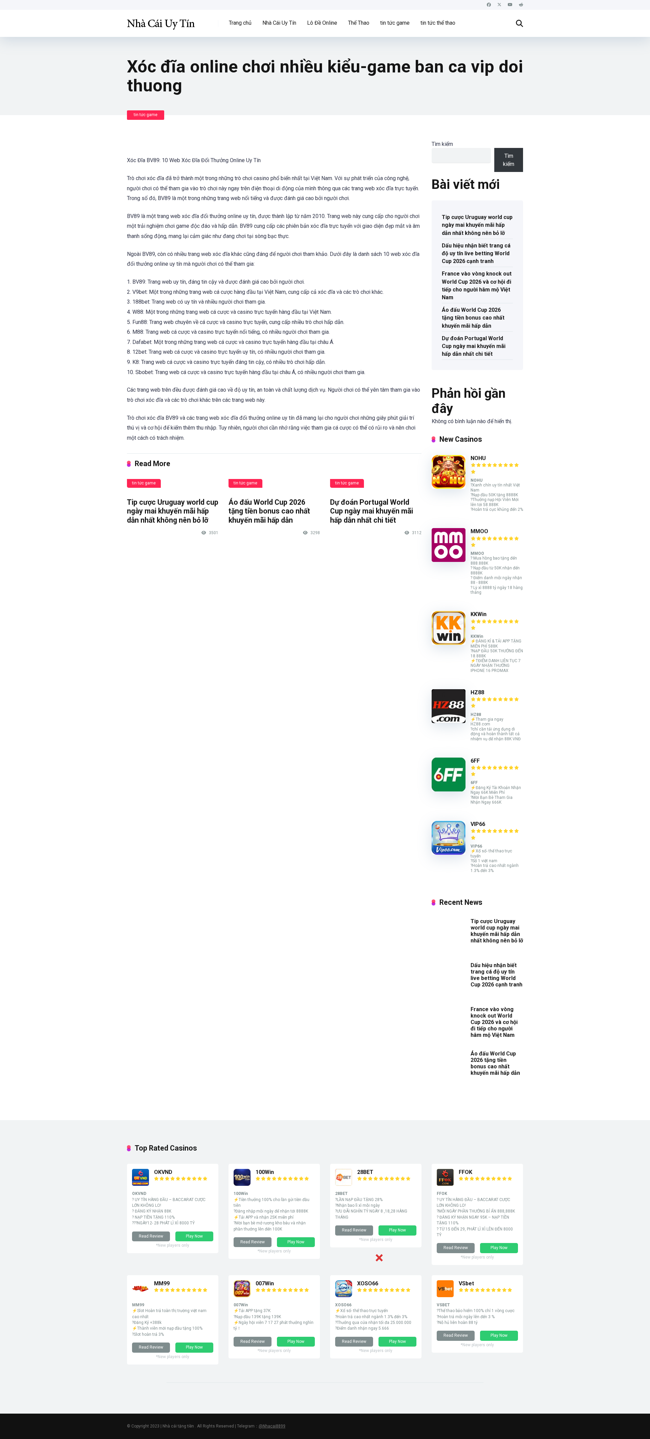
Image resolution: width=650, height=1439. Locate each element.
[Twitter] (499, 5)
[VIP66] (448, 853)
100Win (265, 1172)
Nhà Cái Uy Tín (279, 23)
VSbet (466, 1283)
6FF (475, 761)
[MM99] (140, 1295)
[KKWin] (448, 643)
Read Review (151, 1236)
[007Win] (242, 1295)
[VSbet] (445, 1295)
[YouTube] (510, 5)
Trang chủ (240, 23)
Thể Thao (358, 23)
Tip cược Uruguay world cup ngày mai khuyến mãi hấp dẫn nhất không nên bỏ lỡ (172, 511)
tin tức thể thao (437, 23)
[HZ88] (448, 721)
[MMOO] (448, 560)
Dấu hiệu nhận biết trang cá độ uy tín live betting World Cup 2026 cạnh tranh (476, 253)
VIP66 (478, 824)
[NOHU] (448, 487)
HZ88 (477, 692)
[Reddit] (521, 5)
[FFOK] (445, 1184)
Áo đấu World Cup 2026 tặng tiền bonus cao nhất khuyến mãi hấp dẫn (269, 511)
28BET (365, 1172)
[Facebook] (489, 5)
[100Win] (242, 1184)
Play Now (194, 1236)
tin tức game (395, 23)
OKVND (163, 1172)
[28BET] (343, 1184)
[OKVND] (140, 1184)
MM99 (162, 1283)
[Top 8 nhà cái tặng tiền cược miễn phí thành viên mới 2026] (161, 21)
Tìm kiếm (442, 144)
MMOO (479, 531)
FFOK (465, 1172)
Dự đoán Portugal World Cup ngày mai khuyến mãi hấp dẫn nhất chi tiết (371, 511)
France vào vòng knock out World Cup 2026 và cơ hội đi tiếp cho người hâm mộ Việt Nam (477, 285)
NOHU (478, 458)
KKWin (478, 614)
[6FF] (448, 789)
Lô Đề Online (322, 23)
